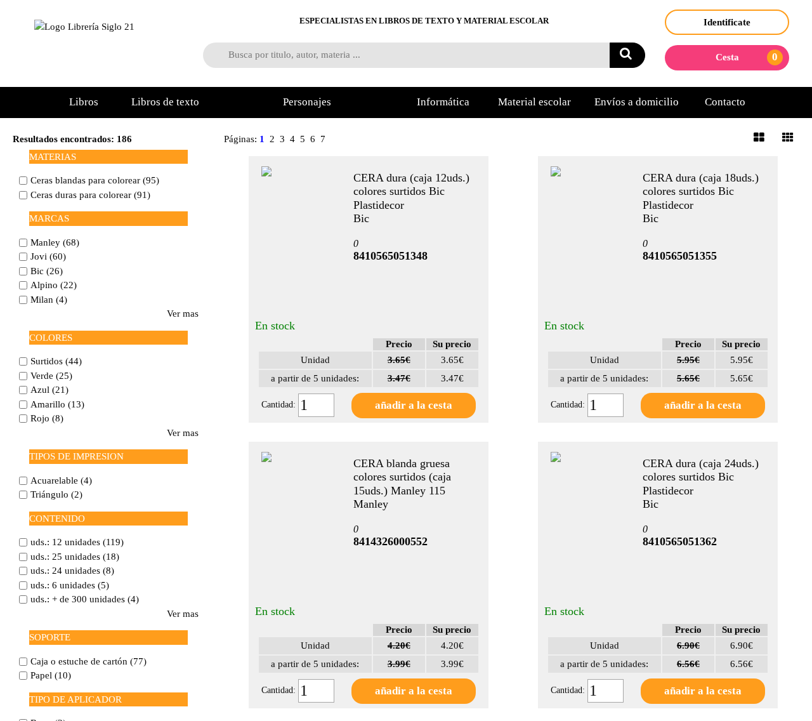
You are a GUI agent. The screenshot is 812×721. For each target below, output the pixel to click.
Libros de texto (165, 102)
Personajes (307, 102)
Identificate (727, 22)
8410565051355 (680, 255)
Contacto (725, 102)
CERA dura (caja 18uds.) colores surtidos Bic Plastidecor (701, 191)
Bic (361, 218)
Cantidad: (279, 404)
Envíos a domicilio (636, 102)
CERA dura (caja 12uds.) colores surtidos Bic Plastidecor (411, 191)
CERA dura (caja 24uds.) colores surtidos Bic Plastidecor (701, 477)
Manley (370, 504)
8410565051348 (390, 255)
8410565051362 (680, 541)
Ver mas (183, 313)
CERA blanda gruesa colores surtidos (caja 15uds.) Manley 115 (402, 477)
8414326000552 (390, 541)
